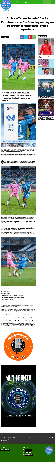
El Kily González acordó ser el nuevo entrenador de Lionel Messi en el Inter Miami (46, 77)
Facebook (28, 450)
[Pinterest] (30, 37)
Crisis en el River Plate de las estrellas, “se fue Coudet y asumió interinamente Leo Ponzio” (46, 56)
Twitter (28, 452)
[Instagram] (23, 455)
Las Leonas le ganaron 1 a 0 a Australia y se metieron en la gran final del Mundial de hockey (46, 97)
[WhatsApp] (34, 37)
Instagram (28, 454)
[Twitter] (26, 37)
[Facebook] (22, 37)
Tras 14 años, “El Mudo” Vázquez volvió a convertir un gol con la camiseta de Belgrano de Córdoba (13, 439)
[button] (17, 2)
